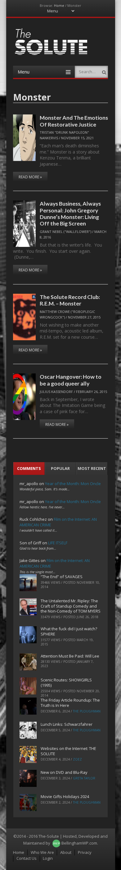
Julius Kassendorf (56, 391)
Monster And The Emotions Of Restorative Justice (74, 120)
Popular (60, 468)
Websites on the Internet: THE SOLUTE (68, 751)
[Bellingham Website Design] (56, 843)
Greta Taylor (84, 778)
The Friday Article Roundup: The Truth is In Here (70, 702)
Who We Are (42, 852)
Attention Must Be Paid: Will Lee (70, 656)
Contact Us (26, 858)
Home (59, 5)
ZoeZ (77, 759)
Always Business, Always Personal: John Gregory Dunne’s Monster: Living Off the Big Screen (70, 213)
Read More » (30, 177)
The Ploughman (87, 711)
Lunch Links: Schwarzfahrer (66, 724)
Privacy (85, 852)
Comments (29, 468)
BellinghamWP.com (79, 843)
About (65, 852)
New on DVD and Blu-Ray (64, 772)
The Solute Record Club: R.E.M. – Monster (70, 300)
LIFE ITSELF (57, 543)
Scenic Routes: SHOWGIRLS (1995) (66, 682)
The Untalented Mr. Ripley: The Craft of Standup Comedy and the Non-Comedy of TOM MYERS (71, 606)
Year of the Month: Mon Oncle (73, 483)
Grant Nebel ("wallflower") (65, 231)
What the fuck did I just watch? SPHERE (69, 631)
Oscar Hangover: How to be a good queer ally (70, 379)
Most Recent (92, 468)
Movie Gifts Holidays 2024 (65, 796)
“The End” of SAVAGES (62, 576)
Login (48, 858)
